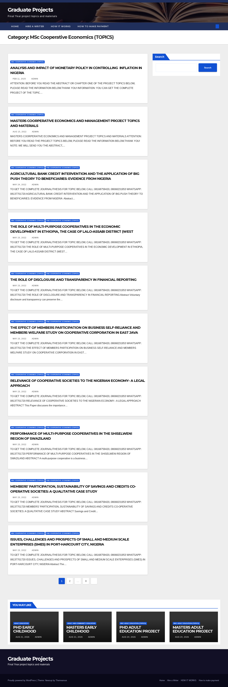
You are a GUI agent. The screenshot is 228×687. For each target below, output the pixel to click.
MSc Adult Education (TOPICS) (133, 623)
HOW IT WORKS (61, 26)
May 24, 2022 (19, 185)
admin (34, 79)
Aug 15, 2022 (20, 132)
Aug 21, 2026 (22, 637)
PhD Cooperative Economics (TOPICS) (62, 167)
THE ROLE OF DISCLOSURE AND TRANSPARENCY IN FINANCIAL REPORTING (73, 280)
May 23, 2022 (19, 238)
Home (15, 26)
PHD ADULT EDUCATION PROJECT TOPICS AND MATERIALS (139, 633)
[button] (212, 26)
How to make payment (93, 26)
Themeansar (61, 680)
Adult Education (21, 623)
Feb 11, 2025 (19, 79)
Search (159, 56)
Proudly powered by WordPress (22, 680)
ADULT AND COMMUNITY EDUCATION (81, 623)
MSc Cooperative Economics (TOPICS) (27, 62)
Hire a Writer (34, 26)
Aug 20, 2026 (129, 637)
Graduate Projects (30, 10)
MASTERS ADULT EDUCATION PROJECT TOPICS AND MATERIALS (193, 633)
